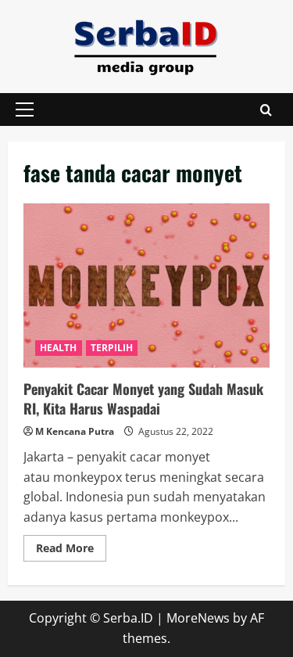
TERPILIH (112, 347)
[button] (24, 109)
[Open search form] (266, 110)
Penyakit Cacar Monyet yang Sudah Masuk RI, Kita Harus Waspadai (146, 285)
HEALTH (58, 347)
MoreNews (198, 617)
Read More (71, 551)
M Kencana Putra (74, 431)
